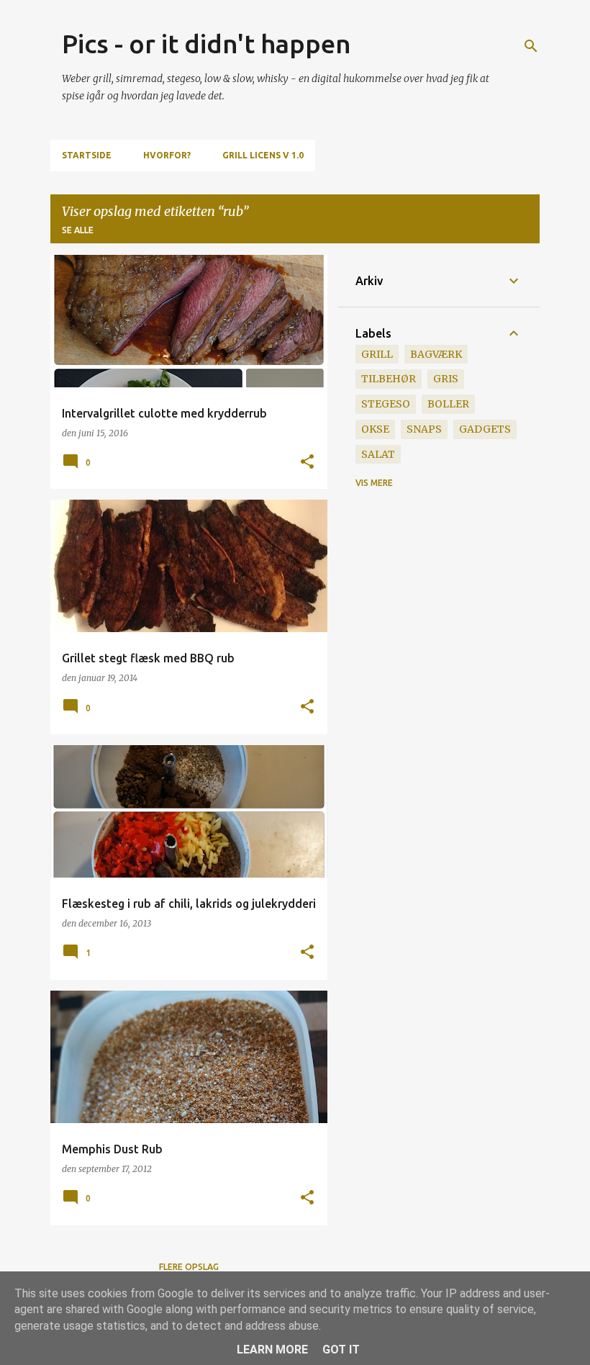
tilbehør (388, 378)
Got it (341, 1349)
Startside (87, 155)
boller (448, 403)
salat (378, 454)
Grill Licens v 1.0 (263, 155)
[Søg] (531, 46)
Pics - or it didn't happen (206, 43)
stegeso (385, 403)
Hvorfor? (167, 155)
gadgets (485, 429)
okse (375, 429)
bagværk (436, 354)
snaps (424, 429)
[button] (307, 462)
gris (445, 378)
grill (377, 354)
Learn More (272, 1349)
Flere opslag (189, 1266)
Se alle (78, 230)
